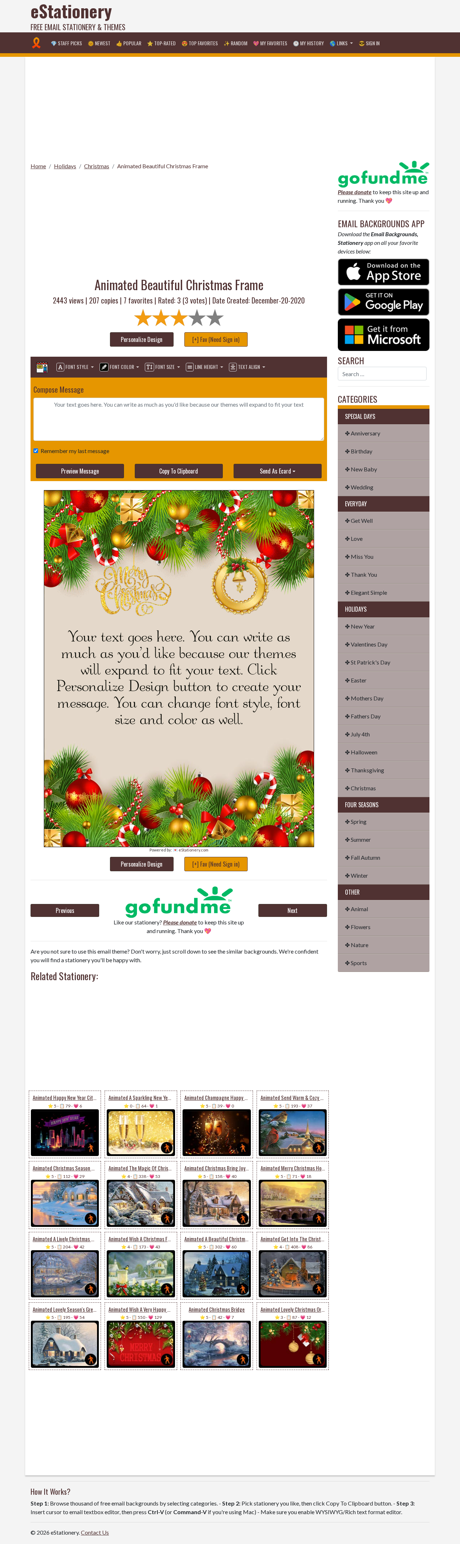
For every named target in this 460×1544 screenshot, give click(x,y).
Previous (65, 910)
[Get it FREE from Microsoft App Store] (383, 333)
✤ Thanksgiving (364, 770)
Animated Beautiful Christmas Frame (162, 166)
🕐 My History (308, 43)
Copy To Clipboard (178, 471)
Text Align (249, 366)
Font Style (76, 366)
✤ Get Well (359, 520)
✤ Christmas (360, 788)
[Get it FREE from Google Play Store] (383, 301)
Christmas (96, 166)
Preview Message (80, 471)
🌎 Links (339, 43)
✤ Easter (356, 680)
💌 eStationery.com (190, 850)
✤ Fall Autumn (362, 857)
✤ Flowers (358, 926)
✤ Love (354, 538)
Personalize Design (141, 339)
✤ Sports (356, 962)
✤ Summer (358, 839)
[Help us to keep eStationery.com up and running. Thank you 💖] (179, 902)
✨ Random (235, 43)
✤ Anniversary (362, 433)
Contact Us (95, 1532)
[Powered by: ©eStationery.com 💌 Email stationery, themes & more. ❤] (179, 557)
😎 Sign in (369, 43)
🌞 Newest (99, 43)
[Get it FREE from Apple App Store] (383, 271)
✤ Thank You (361, 574)
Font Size (165, 366)
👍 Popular (128, 43)
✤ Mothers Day (364, 698)
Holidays (65, 166)
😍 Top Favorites (199, 43)
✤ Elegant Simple (366, 592)
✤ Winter (356, 875)
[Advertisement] (298, 16)
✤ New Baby (361, 469)
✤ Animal (356, 908)
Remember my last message (75, 450)
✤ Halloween (361, 752)
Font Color (122, 366)
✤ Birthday (358, 451)
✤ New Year (360, 626)
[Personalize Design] (42, 367)
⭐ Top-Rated (161, 43)
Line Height (206, 366)
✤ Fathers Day (363, 716)
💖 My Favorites (270, 43)
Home (38, 166)
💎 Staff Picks (66, 43)
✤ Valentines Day (366, 644)
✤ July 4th (357, 734)
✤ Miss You (359, 556)
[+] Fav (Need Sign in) (215, 339)
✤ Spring (356, 821)
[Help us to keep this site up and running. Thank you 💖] (383, 173)
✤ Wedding (359, 487)
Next (293, 910)
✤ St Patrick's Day (367, 662)
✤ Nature (356, 944)
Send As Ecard (275, 471)
